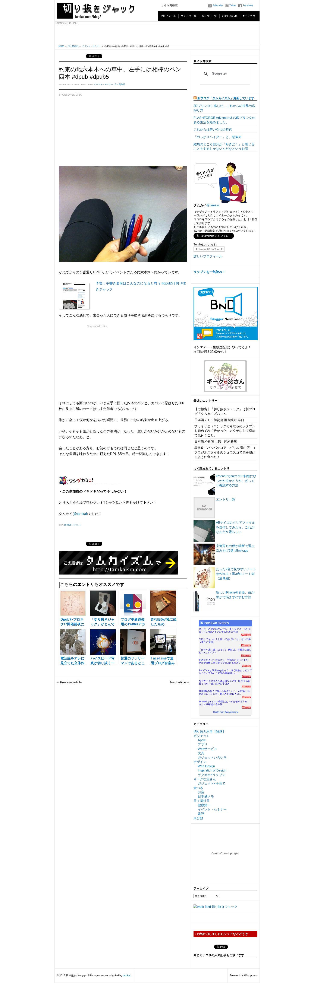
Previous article (71, 682)
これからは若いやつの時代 (213, 129)
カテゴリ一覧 (209, 16)
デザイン (200, 762)
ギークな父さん (205, 779)
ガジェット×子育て (211, 783)
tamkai (127, 975)
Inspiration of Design (212, 770)
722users (246, 634)
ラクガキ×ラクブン (211, 775)
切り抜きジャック (224, 907)
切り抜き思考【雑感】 (210, 731)
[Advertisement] (157, 35)
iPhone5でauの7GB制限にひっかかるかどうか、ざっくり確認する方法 (236, 480)
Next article (178, 682)
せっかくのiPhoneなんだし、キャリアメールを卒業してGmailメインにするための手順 (225, 630)
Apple (202, 740)
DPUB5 (68, 525)
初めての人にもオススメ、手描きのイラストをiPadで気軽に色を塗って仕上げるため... (223, 661)
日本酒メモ (206, 796)
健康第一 (204, 805)
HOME (61, 46)
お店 (201, 792)
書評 (201, 813)
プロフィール (168, 16)
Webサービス (207, 749)
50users (246, 676)
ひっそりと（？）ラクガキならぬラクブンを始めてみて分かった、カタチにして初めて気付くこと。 (224, 430)
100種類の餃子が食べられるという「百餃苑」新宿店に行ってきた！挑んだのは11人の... (224, 692)
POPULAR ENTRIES (216, 623)
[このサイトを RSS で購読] (195, 98)
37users (246, 707)
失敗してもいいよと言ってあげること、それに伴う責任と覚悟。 (225, 640)
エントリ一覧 (188, 16)
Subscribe (218, 5)
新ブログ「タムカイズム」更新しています (225, 98)
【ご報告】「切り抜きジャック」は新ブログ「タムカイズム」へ (224, 411)
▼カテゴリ (248, 16)
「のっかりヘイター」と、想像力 (218, 137)
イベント (77, 525)
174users (246, 655)
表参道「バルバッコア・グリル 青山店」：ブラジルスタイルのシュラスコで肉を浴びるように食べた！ (225, 452)
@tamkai (80, 514)
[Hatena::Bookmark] (226, 712)
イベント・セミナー (91, 46)
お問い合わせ (229, 16)
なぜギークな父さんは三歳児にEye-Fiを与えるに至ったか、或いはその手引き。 (224, 682)
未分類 (198, 818)
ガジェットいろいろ (212, 757)
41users (246, 697)
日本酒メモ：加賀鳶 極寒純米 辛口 (219, 420)
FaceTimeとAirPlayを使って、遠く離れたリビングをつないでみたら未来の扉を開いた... (225, 671)
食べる (198, 788)
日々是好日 (73, 46)
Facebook (248, 5)
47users (246, 686)
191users (246, 645)
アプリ (202, 744)
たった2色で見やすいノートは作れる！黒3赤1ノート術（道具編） (236, 573)
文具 (201, 753)
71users (246, 666)
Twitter (232, 5)
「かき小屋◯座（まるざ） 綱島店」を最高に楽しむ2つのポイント (225, 651)
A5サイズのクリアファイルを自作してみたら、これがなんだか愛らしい (235, 527)
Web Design (206, 766)
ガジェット (202, 736)
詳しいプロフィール (208, 256)
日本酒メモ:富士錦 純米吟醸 (215, 441)
